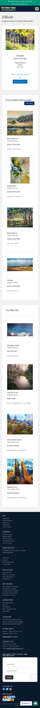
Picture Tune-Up (7, 538)
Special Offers (7, 536)
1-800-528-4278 (26, 1)
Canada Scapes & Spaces (10, 591)
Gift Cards (6, 558)
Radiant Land (12, 487)
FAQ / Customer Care (9, 609)
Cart (16, 4)
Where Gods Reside (14, 440)
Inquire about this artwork (20, 74)
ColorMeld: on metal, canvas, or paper (14, 550)
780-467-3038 (13, 1)
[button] (37, 8)
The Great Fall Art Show (10, 593)
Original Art (6, 525)
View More (29, 103)
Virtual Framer (7, 543)
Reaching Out (12, 233)
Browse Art (6, 518)
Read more (20, 132)
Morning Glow (12, 138)
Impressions (11, 186)
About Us (5, 605)
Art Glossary (6, 579)
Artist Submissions (8, 562)
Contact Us (23, 4)
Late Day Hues (12, 392)
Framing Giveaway (8, 541)
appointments (7, 636)
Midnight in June (13, 345)
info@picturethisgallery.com (14, 648)
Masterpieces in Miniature (11, 586)
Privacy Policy (7, 564)
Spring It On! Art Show (9, 589)
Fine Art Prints (7, 527)
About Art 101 (7, 572)
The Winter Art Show (9, 595)
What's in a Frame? (9, 575)
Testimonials (6, 607)
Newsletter (6, 611)
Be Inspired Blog (7, 602)
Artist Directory (7, 520)
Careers (5, 560)
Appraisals (6, 523)
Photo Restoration (8, 552)
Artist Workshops (8, 577)
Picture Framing (7, 534)
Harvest (10, 280)
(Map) (21, 622)
